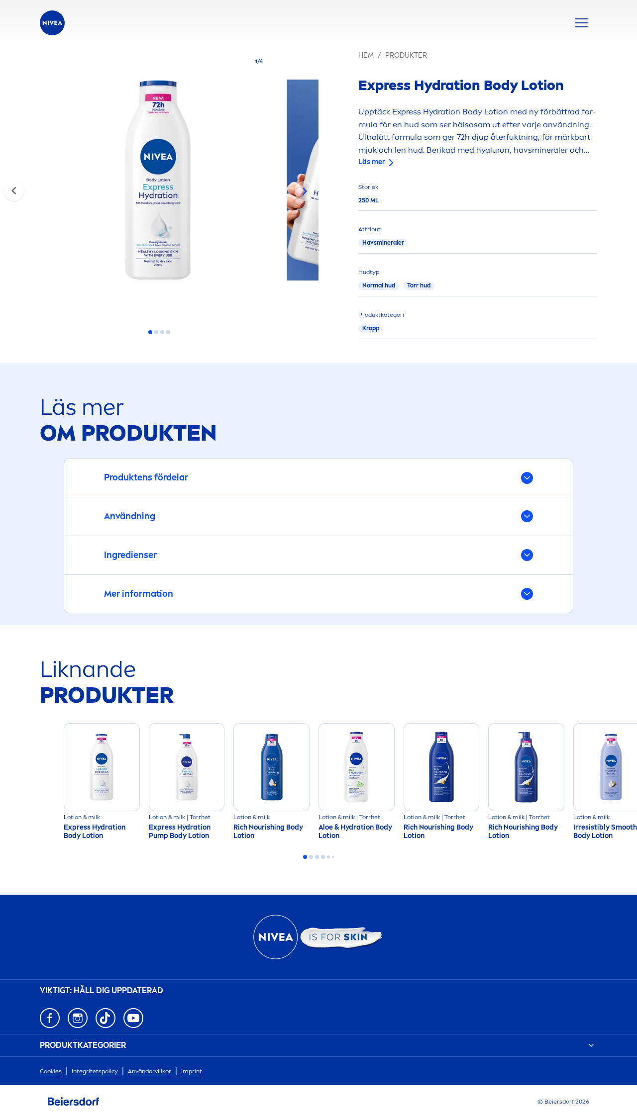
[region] (159, 183)
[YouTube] (133, 1018)
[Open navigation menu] (581, 23)
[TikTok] (105, 1018)
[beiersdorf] (74, 1101)
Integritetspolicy (95, 1071)
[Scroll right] (305, 191)
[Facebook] (50, 1018)
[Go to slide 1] (150, 332)
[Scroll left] (14, 191)
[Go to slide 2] (156, 332)
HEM (366, 55)
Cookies (51, 1071)
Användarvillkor (149, 1071)
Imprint (191, 1071)
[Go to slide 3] (162, 332)
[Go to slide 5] (328, 856)
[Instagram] (78, 1018)
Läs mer (371, 162)
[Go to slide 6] (333, 857)
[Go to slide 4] (168, 332)
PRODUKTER (406, 55)
